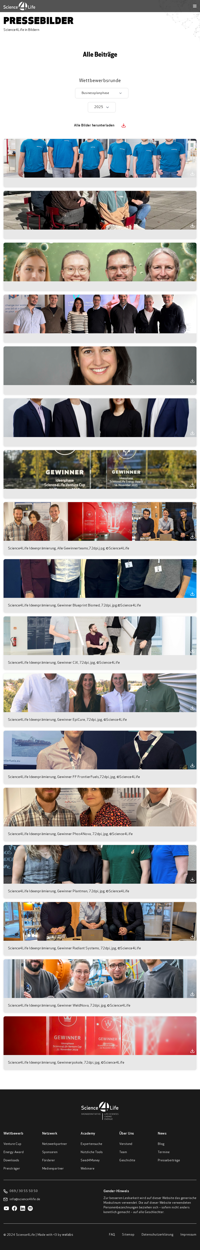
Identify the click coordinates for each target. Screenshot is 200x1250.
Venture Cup (12, 1144)
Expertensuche (91, 1144)
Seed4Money (90, 1160)
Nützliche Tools (92, 1152)
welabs (67, 1235)
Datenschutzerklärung (157, 1234)
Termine (164, 1152)
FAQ (112, 1234)
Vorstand (125, 1144)
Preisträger (12, 1168)
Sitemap (128, 1234)
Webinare (87, 1168)
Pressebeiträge (169, 1160)
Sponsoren (50, 1152)
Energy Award (14, 1152)
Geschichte (127, 1160)
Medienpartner (53, 1168)
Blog (161, 1144)
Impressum (188, 1234)
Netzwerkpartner (54, 1144)
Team (123, 1152)
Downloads (11, 1160)
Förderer (48, 1160)
